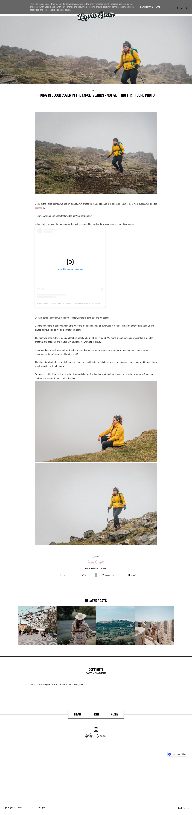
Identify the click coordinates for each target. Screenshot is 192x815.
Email (133, 575)
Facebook (60, 575)
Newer (78, 714)
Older (114, 714)
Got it (159, 7)
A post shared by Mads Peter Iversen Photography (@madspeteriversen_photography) (73, 303)
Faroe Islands (91, 568)
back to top (184, 808)
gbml (44, 808)
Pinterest (109, 575)
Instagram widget (178, 754)
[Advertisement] (78, 782)
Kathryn (96, 562)
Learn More (146, 7)
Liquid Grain (9, 808)
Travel (104, 568)
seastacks (39, 208)
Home (97, 714)
